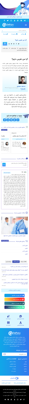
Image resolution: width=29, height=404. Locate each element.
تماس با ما (14, 371)
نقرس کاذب (25, 245)
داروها (25, 371)
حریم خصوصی (13, 364)
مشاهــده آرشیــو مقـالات (14, 290)
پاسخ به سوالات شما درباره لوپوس (20, 279)
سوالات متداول (13, 361)
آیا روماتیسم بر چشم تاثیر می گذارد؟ (19, 266)
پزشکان (22, 34)
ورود (4, 164)
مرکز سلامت (13, 48)
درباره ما (14, 369)
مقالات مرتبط (23, 261)
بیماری (25, 369)
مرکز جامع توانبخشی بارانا (20, 383)
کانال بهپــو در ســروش (17, 303)
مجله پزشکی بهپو (23, 48)
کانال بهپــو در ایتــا (17, 299)
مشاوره (25, 366)
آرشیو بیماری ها (5, 240)
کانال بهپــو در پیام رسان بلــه (15, 307)
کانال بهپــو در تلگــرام (17, 295)
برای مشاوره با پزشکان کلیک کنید (14, 17)
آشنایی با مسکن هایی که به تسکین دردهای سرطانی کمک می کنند (16, 283)
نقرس (26, 248)
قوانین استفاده (13, 366)
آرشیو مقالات (16, 261)
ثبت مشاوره (4, 130)
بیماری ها (13, 34)
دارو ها (4, 34)
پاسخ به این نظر (7, 172)
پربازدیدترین (8, 261)
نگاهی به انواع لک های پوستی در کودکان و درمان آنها (15, 274)
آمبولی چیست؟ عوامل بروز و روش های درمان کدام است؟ (15, 270)
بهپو (26, 361)
